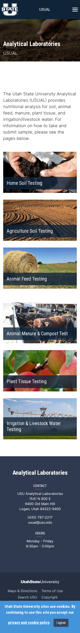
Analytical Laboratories (40, 473)
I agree (61, 623)
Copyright (49, 597)
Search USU (27, 597)
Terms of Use (52, 591)
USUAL (44, 9)
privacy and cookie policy (28, 622)
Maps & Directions (22, 591)
